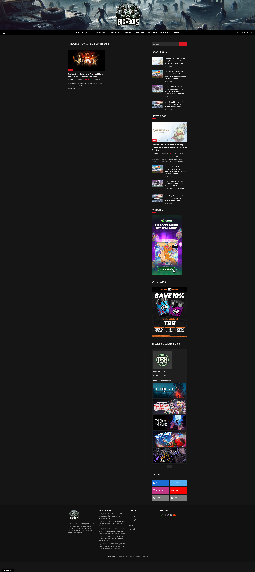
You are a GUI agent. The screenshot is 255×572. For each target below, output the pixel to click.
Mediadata (152, 33)
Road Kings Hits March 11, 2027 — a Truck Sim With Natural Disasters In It (174, 104)
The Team (132, 526)
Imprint (177, 33)
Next (169, 467)
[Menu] (4, 32)
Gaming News (101, 33)
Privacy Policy (123, 557)
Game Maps (115, 33)
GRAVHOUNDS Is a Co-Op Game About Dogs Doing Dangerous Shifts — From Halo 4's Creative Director (112, 531)
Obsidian (72, 80)
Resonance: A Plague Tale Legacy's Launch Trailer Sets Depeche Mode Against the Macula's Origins (112, 546)
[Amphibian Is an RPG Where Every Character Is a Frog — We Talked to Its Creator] (157, 61)
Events (128, 33)
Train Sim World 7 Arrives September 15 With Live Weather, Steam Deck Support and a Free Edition (176, 75)
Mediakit (132, 529)
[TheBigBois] (127, 15)
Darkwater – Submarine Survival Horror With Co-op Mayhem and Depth (86, 75)
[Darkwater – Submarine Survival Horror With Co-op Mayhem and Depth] (86, 60)
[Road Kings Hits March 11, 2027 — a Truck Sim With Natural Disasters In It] (157, 104)
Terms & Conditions (135, 557)
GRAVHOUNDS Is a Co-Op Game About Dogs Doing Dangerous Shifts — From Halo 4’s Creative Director (174, 90)
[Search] (251, 32)
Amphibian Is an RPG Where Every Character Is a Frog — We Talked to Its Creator (175, 61)
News (154, 140)
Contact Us (165, 33)
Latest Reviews (134, 517)
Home (76, 33)
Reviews (86, 33)
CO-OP (70, 70)
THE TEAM (140, 33)
